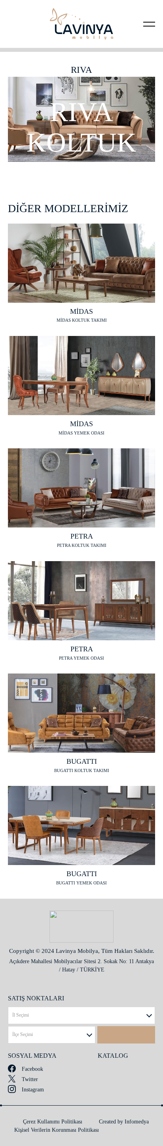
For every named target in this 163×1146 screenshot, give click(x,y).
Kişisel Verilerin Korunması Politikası (56, 1130)
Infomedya (137, 1122)
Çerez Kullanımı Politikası (52, 1122)
